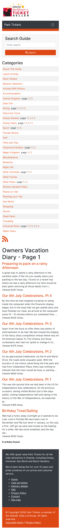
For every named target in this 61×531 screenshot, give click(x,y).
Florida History (11, 132)
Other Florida (10, 177)
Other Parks (9, 182)
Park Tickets (12, 24)
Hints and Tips (10, 142)
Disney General (11, 118)
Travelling (8, 221)
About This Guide (12, 69)
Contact (15, 496)
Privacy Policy (18, 493)
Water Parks (9, 231)
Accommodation (12, 93)
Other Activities (11, 172)
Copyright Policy (15, 522)
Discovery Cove (11, 113)
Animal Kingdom (11, 98)
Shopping (8, 206)
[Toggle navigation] (53, 25)
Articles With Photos (14, 88)
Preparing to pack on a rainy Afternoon (24, 266)
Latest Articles (10, 74)
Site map (16, 499)
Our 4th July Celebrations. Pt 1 (26, 379)
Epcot (6, 127)
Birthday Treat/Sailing (20, 411)
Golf (5, 137)
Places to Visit (10, 191)
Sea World (8, 201)
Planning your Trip (12, 196)
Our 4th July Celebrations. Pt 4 (27, 296)
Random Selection (12, 83)
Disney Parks (10, 123)
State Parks (9, 216)
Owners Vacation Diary (15, 186)
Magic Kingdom (11, 152)
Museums (8, 162)
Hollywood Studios (13, 147)
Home (14, 479)
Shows (6, 211)
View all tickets (19, 482)
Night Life (8, 167)
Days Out (8, 103)
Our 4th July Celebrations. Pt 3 (27, 324)
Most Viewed (10, 78)
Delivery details (19, 486)
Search (32, 52)
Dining (6, 108)
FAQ (13, 489)
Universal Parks (11, 226)
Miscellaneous (10, 157)
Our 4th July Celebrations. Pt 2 (27, 352)
